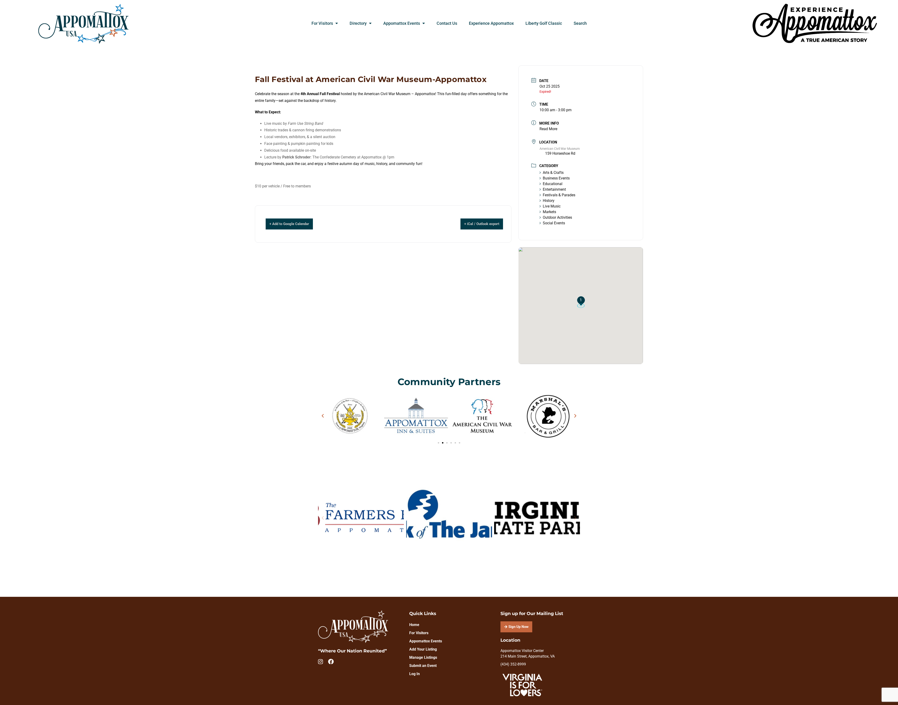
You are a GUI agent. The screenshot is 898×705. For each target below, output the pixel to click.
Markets (549, 212)
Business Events (556, 178)
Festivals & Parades (559, 195)
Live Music (552, 206)
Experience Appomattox (491, 23)
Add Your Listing (423, 649)
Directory (358, 23)
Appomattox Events (401, 23)
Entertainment (554, 189)
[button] (322, 416)
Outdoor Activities (557, 217)
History (548, 200)
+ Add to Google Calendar (289, 224)
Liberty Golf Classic (543, 23)
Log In (414, 674)
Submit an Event (423, 665)
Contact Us (447, 23)
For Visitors (322, 23)
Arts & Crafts (553, 172)
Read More (548, 129)
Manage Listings (423, 657)
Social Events (554, 223)
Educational (552, 184)
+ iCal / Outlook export (481, 224)
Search (580, 23)
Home (414, 625)
